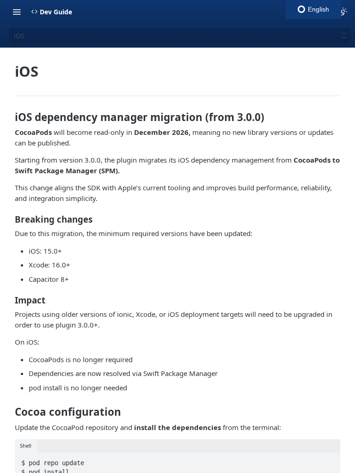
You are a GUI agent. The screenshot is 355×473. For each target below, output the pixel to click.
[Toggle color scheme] (343, 11)
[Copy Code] (329, 460)
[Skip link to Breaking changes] (8, 219)
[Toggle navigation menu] (16, 11)
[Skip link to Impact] (8, 300)
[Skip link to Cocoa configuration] (8, 412)
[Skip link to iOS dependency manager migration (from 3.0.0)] (8, 117)
